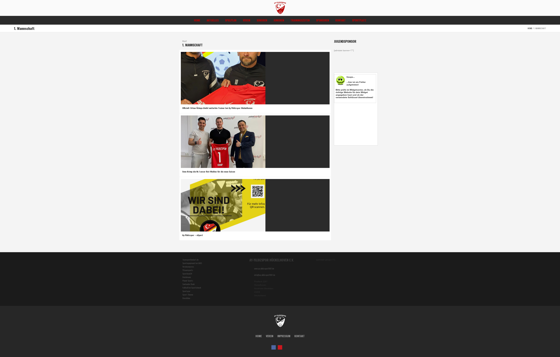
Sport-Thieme (187, 294)
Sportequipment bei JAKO (192, 263)
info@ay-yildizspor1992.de (264, 274)
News (185, 101)
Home (530, 28)
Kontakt (299, 336)
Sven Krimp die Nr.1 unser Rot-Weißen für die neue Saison (208, 171)
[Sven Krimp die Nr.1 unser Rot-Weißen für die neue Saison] (223, 141)
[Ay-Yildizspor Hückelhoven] (280, 321)
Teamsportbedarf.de (190, 259)
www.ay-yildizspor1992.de (264, 268)
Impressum (283, 336)
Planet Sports (187, 280)
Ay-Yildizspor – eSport (192, 235)
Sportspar (186, 291)
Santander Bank (188, 284)
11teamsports (187, 270)
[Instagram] (286, 347)
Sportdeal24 (187, 273)
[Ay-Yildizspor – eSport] (223, 204)
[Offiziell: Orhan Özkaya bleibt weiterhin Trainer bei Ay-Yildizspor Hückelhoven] (223, 77)
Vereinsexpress (188, 266)
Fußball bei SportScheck (191, 287)
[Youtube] (280, 347)
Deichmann (186, 277)
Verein (269, 336)
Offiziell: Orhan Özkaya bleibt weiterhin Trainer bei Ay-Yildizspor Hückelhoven (217, 107)
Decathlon (186, 298)
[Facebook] (273, 347)
